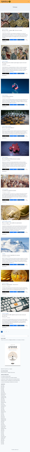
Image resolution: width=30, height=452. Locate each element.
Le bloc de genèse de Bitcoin (7, 96)
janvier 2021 (3, 417)
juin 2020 (2, 422)
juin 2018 (2, 441)
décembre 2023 (3, 402)
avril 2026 (2, 390)
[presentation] (15, 20)
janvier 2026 (3, 392)
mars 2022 (2, 409)
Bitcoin (3, 61)
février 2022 (3, 410)
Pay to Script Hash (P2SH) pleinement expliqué (11, 158)
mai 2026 (2, 389)
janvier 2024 (3, 401)
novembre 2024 (3, 396)
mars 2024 (2, 398)
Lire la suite (4, 41)
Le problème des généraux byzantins (9, 190)
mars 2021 (2, 415)
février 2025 (3, 395)
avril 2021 (2, 414)
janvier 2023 (3, 404)
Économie (6, 126)
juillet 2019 (2, 430)
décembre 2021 (3, 411)
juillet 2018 (2, 440)
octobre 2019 (3, 427)
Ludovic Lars (4, 65)
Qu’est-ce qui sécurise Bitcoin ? (8, 127)
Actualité (3, 313)
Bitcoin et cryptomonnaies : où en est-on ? (10, 284)
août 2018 (2, 439)
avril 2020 (2, 423)
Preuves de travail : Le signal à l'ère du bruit (8, 372)
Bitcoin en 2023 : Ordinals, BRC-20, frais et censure (12, 30)
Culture (3, 189)
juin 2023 (2, 403)
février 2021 (3, 416)
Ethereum (6, 221)
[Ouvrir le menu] (28, 1)
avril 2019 (2, 434)
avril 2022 (2, 408)
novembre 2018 (3, 436)
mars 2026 (2, 391)
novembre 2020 (3, 420)
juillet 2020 (2, 421)
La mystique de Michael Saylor (6, 376)
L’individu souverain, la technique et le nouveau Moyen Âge (10, 380)
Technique (6, 61)
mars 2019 (2, 435)
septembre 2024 (3, 397)
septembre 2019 (3, 428)
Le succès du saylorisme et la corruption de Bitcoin (9, 377)
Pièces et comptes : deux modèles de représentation (12, 222)
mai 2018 (2, 442)
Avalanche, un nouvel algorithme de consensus (11, 255)
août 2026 (2, 385)
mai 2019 (2, 433)
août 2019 (2, 429)
